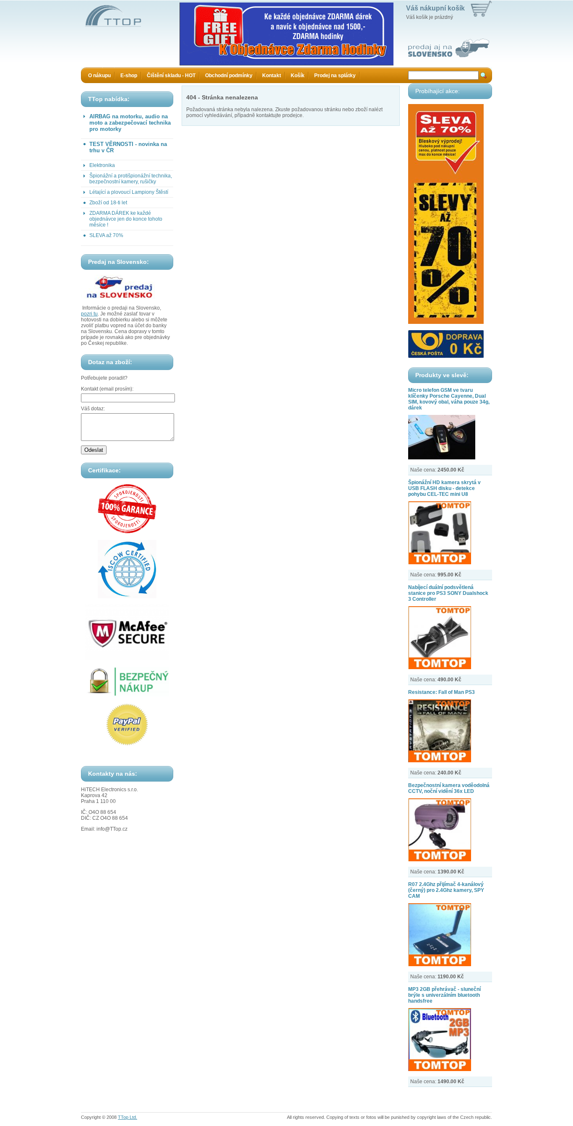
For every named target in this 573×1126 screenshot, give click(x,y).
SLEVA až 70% (106, 235)
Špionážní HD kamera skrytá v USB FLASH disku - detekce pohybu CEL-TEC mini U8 (444, 488)
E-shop (128, 75)
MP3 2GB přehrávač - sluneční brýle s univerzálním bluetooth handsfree (444, 995)
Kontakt (271, 75)
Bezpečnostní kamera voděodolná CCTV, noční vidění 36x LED (449, 788)
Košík (298, 75)
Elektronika (102, 165)
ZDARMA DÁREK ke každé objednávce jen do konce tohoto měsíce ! (125, 219)
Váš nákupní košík (435, 8)
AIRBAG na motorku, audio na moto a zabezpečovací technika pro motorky (130, 122)
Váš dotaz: (93, 409)
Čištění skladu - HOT (171, 75)
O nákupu (99, 75)
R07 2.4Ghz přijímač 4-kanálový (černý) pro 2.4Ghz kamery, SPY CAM (446, 890)
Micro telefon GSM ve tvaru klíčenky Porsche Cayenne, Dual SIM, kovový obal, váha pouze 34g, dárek (449, 399)
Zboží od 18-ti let (108, 203)
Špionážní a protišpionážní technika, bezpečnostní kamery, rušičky (130, 179)
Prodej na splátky (335, 75)
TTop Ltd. (127, 1117)
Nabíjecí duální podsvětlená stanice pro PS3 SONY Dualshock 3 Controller (448, 593)
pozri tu (89, 314)
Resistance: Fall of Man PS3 (441, 692)
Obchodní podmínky (229, 75)
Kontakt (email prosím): (107, 389)
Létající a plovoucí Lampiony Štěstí (128, 192)
